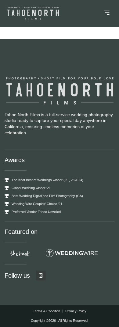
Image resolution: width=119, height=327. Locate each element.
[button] (107, 13)
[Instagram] (41, 275)
